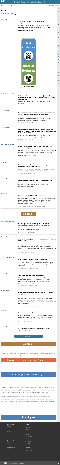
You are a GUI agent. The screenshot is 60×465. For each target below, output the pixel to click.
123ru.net (22, 463)
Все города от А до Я (11, 452)
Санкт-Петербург (11, 447)
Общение (27, 443)
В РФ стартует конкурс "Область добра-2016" (33, 259)
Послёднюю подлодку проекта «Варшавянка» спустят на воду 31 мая (37, 239)
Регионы (27, 434)
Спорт (26, 431)
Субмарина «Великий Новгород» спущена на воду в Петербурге (35, 293)
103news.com (14, 401)
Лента (7, 10)
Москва (8, 445)
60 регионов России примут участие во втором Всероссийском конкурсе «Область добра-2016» (34, 224)
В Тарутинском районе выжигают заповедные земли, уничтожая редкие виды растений (36, 165)
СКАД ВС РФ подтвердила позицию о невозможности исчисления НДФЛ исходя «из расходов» (36, 147)
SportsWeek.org (30, 401)
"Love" (39, 401)
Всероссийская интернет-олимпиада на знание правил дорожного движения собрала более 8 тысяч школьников (36, 114)
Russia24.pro (50, 401)
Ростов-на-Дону (10, 449)
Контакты (28, 447)
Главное (9, 428)
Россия (8, 442)
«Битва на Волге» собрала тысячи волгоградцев (34, 328)
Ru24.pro (46, 401)
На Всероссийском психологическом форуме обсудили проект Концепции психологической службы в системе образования (36, 97)
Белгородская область (10, 425)
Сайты (27, 429)
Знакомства (28, 441)
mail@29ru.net (28, 450)
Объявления (28, 436)
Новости (27, 427)
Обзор (8, 431)
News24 (42, 401)
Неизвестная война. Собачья (27, 313)
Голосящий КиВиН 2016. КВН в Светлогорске (32, 196)
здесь (46, 392)
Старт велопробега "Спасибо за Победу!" (31, 275)
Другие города (11, 440)
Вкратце (9, 436)
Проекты (27, 424)
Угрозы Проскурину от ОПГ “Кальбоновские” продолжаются (33, 22)
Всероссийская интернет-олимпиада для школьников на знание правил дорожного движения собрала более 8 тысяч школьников (37, 131)
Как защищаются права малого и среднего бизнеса (35, 180)
